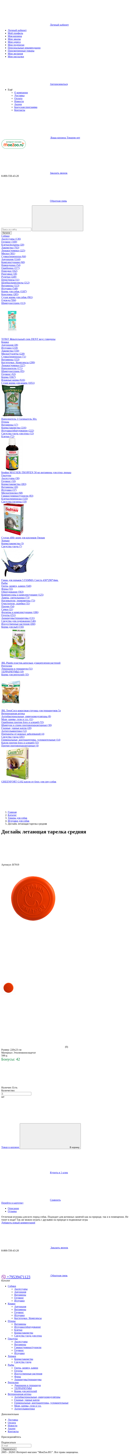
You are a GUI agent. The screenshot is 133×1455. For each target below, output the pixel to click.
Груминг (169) (9, 241)
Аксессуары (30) (10, 478)
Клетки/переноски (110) (14, 498)
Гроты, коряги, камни (26, 1367)
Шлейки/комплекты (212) (15, 282)
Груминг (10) (8, 481)
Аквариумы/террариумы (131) (18, 618)
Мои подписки (16, 44)
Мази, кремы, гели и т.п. (27, 1405)
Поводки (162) (9, 271)
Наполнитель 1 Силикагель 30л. (19, 419)
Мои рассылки (16, 56)
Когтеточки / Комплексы (28, 1318)
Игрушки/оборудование (27, 1327)
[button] (10, 89)
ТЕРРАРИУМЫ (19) (12, 671)
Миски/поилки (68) (12, 492)
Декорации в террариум (27, 1385)
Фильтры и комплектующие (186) (19, 612)
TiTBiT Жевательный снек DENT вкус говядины (28, 339)
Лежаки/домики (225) (13, 250)
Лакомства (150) (10, 350)
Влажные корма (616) (13, 380)
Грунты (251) (8, 615)
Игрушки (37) (9, 490)
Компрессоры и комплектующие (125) (22, 594)
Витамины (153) (10, 359)
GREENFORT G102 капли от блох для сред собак (28, 781)
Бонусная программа (25, 107)
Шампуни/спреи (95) (12, 371)
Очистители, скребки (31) (15, 603)
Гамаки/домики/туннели (27, 1347)
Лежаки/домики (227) (13, 365)
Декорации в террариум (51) (17, 668)
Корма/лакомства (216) (13, 427)
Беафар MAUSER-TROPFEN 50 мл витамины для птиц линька (36, 472)
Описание (13, 1208)
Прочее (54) (7, 606)
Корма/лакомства (23, 1332)
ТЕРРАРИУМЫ (23, 1388)
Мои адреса (14, 42)
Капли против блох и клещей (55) (20, 742)
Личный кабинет (17, 30)
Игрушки (19, 1300)
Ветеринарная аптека (13, 713)
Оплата (18, 98)
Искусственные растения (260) (18, 624)
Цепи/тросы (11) (10, 279)
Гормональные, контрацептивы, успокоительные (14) (30, 739)
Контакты (19, 110)
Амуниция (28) (9, 345)
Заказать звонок (58, 173)
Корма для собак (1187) (14, 291)
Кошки (5, 342)
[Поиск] (57, 218)
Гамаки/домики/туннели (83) (17, 495)
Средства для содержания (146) (18, 621)
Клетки (18, 1329)
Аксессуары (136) (11, 238)
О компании (21, 92)
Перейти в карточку (12, 1202)
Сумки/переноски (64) (13, 256)
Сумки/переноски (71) (13, 356)
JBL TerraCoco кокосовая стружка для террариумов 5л (31, 710)
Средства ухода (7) (11, 546)
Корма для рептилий (25, 1391)
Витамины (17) (9, 424)
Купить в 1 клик (59, 1172)
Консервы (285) (9, 294)
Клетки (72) (7, 436)
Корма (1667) (8, 377)
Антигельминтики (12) (14, 731)
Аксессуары (21, 1289)
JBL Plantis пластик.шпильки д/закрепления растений (30, 662)
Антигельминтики (24, 1408)
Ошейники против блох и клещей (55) (22, 722)
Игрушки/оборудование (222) (17, 430)
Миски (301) (8, 253)
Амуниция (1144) (10, 259)
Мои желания (15, 53)
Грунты (18, 1370)
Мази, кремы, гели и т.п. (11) (17, 719)
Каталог (6, 233)
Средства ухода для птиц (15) (17, 433)
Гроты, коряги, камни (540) (16, 586)
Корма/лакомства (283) (13, 484)
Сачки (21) (7, 609)
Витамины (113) (10, 285)
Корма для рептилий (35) (15, 674)
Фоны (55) (7, 589)
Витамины (20, 1294)
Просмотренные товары (21, 50)
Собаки (5, 236)
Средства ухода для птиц (28, 1335)
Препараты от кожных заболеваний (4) (22, 734)
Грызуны (6, 475)
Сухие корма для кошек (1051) (18, 383)
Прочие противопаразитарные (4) (20, 745)
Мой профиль (15, 33)
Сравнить (55, 1200)
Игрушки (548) (9, 288)
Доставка (19, 95)
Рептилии (6, 665)
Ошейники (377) (10, 268)
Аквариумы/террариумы (28, 1379)
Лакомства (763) (10, 247)
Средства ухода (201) (12, 736)
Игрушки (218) (9, 347)
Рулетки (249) (8, 276)
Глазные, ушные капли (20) (16, 728)
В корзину (74, 1147)
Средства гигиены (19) (14, 501)
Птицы (5, 421)
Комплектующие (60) (13, 262)
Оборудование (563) (12, 591)
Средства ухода (22, 1362)
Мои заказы (14, 39)
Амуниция (20, 1292)
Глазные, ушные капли (27, 1400)
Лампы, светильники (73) (15, 597)
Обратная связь (58, 201)
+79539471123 (18, 1277)
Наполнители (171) (12, 368)
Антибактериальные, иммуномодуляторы (37, 1397)
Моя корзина (15, 36)
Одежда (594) (8, 300)
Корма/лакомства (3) (12, 543)
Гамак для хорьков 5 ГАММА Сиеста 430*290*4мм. (29, 580)
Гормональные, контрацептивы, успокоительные (41, 1402)
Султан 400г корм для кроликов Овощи (23, 537)
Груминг (19, 1297)
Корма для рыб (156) (12, 626)
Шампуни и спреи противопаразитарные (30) (26, 725)
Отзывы (12, 1211)
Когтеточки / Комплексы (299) (18, 362)
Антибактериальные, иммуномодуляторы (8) (26, 716)
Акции (18, 104)
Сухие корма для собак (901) (17, 297)
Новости (19, 101)
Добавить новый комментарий (18, 1222)
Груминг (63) (8, 374)
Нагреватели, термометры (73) (18, 600)
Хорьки (5, 540)
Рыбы (4, 583)
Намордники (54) (10, 265)
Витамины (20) (9, 487)
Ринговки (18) (9, 274)
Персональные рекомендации (24, 47)
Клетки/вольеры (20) (12, 244)
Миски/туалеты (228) (13, 353)
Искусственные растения (28, 1373)
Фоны (17, 1376)
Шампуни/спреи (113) (13, 303)
